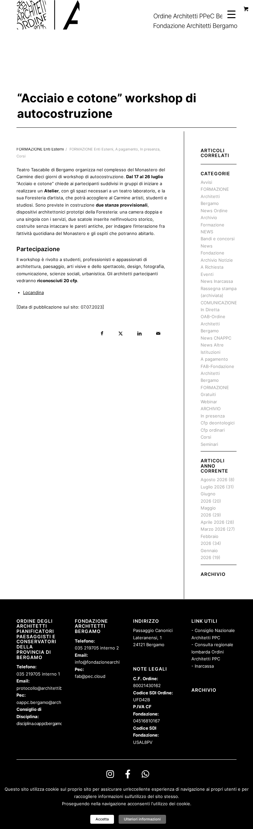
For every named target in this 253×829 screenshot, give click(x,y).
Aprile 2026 (212, 522)
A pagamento (126, 149)
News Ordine (214, 210)
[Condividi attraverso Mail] (158, 333)
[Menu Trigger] (231, 14)
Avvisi (206, 182)
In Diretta (210, 309)
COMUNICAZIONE (219, 302)
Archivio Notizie (217, 260)
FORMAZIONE (215, 387)
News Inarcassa (217, 281)
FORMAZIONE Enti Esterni (91, 149)
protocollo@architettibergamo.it (49, 688)
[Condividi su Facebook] (102, 333)
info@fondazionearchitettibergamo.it (112, 662)
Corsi (21, 156)
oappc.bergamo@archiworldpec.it (50, 702)
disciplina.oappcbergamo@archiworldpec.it (56, 723)
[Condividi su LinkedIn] (139, 333)
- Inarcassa (202, 666)
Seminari (209, 444)
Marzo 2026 (213, 529)
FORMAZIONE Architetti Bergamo (215, 196)
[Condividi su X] (121, 333)
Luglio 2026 (213, 486)
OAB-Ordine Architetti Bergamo (213, 323)
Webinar (209, 401)
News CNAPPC (216, 338)
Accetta (102, 819)
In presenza (149, 149)
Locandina (33, 292)
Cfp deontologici (218, 422)
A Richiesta (212, 267)
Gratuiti (208, 394)
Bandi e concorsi (218, 238)
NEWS (207, 231)
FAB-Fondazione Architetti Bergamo (217, 373)
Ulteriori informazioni (142, 819)
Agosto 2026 (214, 479)
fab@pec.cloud (90, 676)
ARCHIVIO (211, 408)
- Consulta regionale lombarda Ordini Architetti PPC (212, 651)
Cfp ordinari (213, 430)
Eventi (207, 274)
